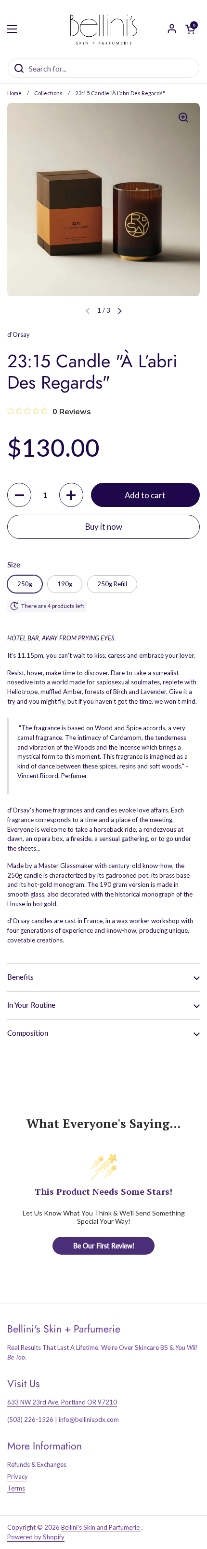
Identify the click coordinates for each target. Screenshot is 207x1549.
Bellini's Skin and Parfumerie (101, 1527)
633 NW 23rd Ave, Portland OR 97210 (62, 1402)
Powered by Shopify (36, 1537)
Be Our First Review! (103, 1246)
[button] (119, 310)
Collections (48, 93)
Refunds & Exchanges (36, 1464)
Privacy (17, 1476)
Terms (16, 1488)
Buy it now (103, 526)
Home (14, 93)
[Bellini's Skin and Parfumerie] (103, 29)
